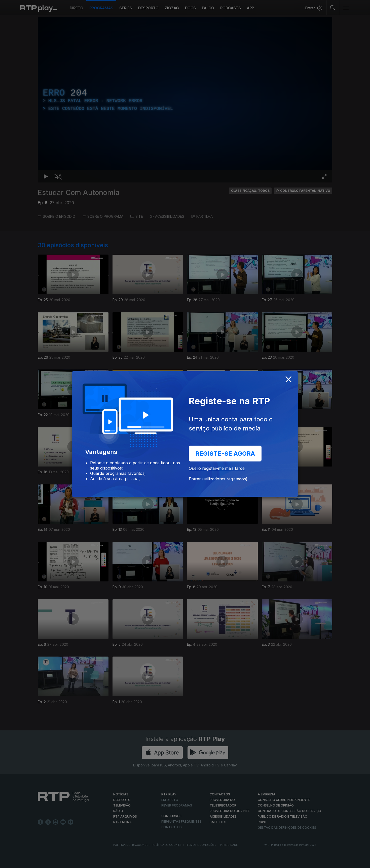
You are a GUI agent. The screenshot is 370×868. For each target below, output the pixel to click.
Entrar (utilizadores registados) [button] (218, 478)
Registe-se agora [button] (225, 453)
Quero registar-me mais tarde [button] (217, 468)
